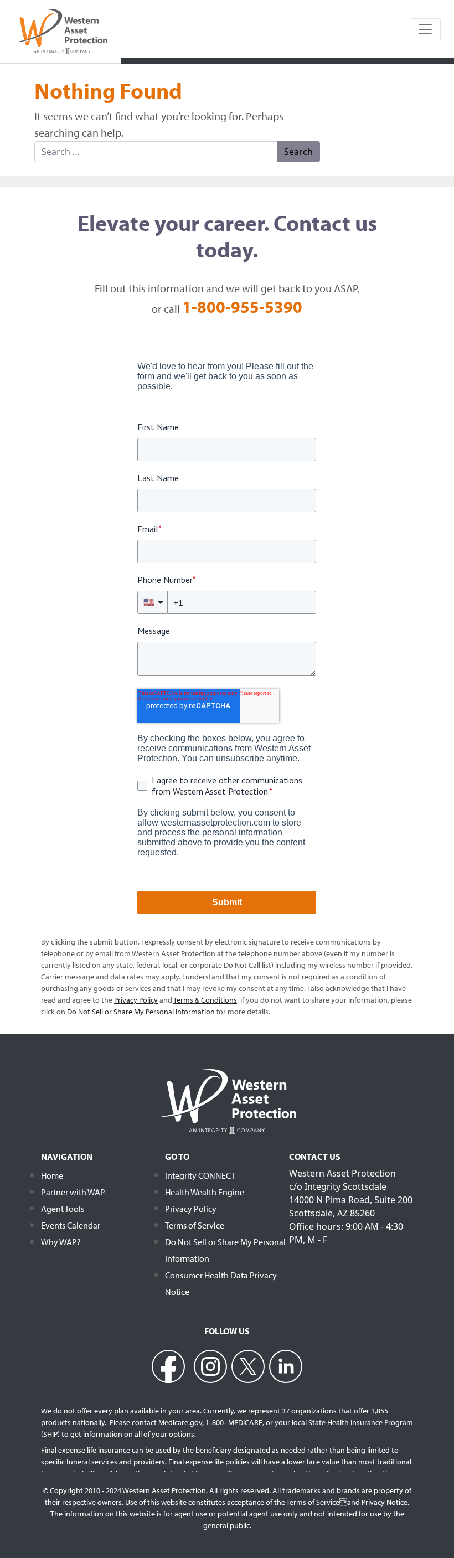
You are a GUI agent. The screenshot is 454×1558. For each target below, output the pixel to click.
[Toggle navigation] (425, 29)
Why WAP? (61, 1241)
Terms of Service (194, 1225)
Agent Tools (62, 1208)
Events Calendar (70, 1225)
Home (52, 1175)
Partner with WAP (73, 1192)
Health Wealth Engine (204, 1192)
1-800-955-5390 (242, 306)
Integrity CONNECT (200, 1175)
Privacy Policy (190, 1208)
